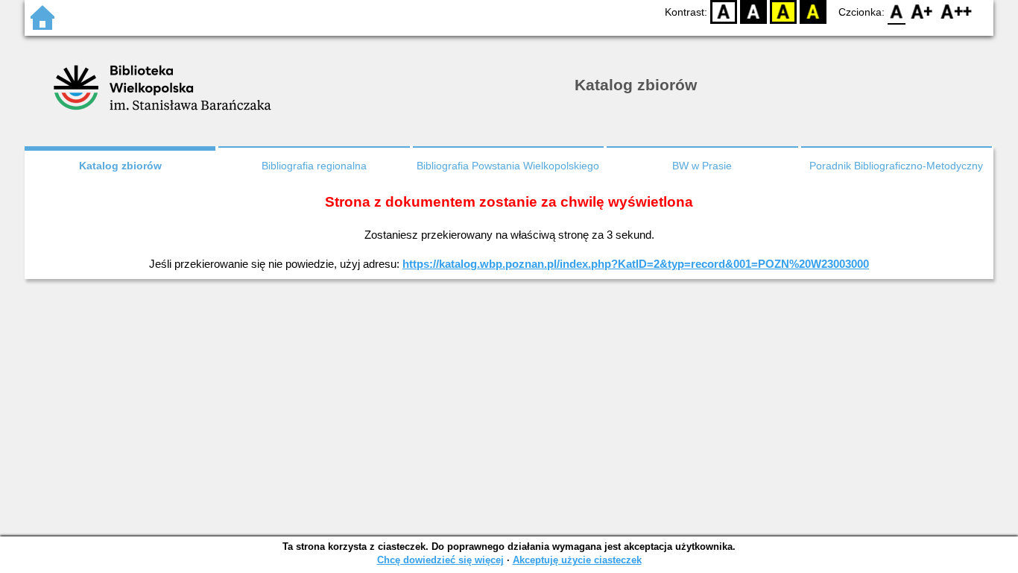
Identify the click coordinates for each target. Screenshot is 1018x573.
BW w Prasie (702, 166)
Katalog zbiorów (120, 166)
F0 (897, 11)
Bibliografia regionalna (314, 166)
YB (783, 11)
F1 (922, 11)
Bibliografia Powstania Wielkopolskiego (508, 166)
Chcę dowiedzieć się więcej (440, 560)
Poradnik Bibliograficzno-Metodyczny (896, 166)
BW (753, 11)
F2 (956, 11)
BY (813, 11)
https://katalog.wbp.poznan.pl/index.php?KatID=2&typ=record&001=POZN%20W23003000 (635, 263)
